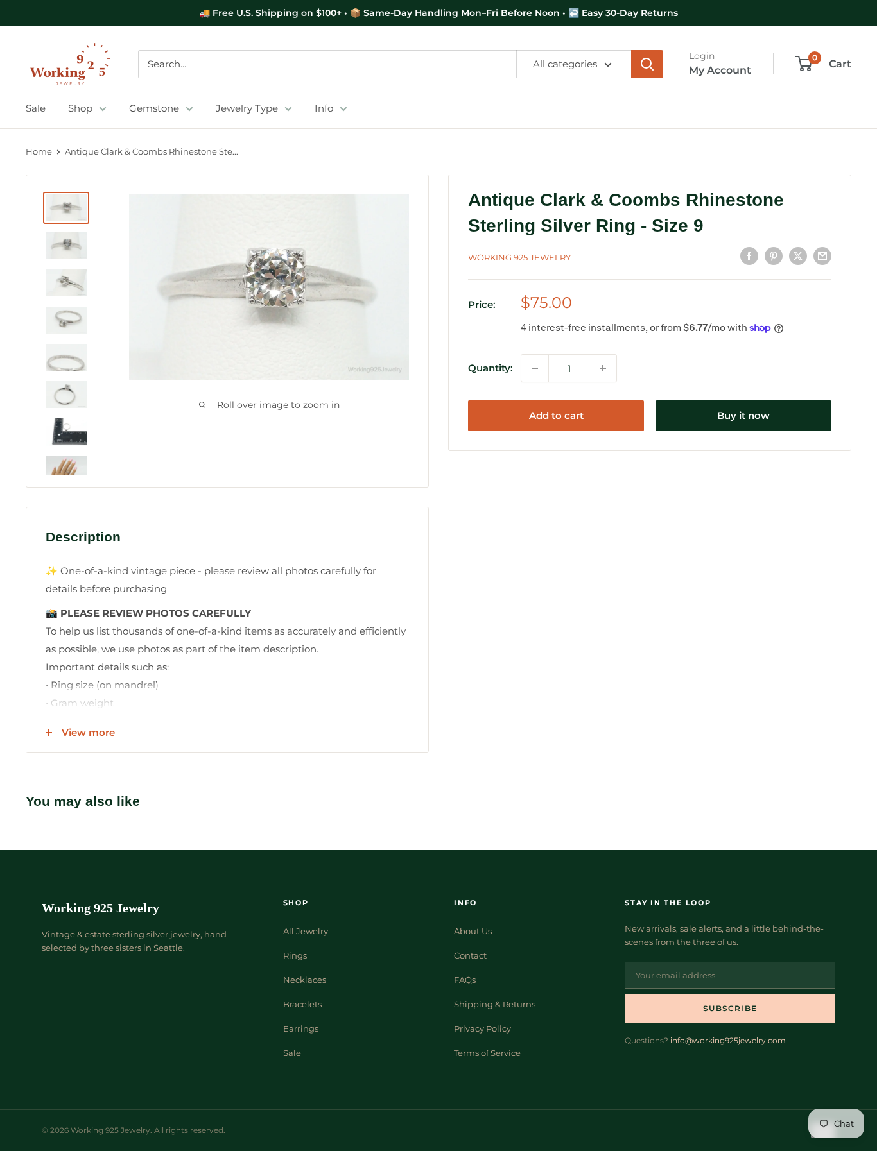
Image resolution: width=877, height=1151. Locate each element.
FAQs (465, 980)
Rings (295, 955)
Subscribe (730, 1008)
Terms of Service (487, 1053)
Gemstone (154, 108)
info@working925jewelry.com (728, 1040)
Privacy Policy (482, 1028)
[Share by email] (822, 255)
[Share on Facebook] (749, 255)
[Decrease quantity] (534, 368)
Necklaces (304, 980)
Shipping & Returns (494, 1004)
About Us (473, 931)
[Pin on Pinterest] (774, 255)
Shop (80, 108)
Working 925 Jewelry (519, 257)
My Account (720, 70)
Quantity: (490, 368)
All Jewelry (305, 931)
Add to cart (556, 415)
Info (324, 108)
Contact (470, 955)
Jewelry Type (247, 108)
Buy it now (743, 415)
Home (39, 151)
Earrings (300, 1028)
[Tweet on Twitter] (798, 255)
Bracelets (302, 1004)
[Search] (647, 64)
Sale (36, 108)
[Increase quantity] (602, 368)
